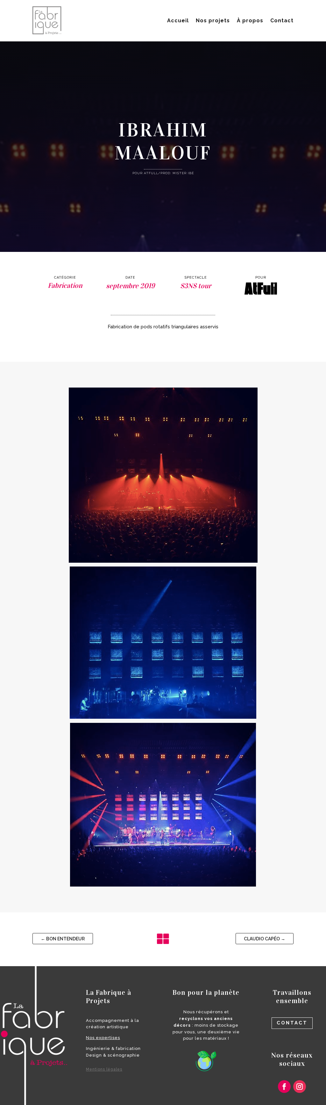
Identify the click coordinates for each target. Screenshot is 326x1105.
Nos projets (213, 21)
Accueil (178, 21)
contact (292, 1023)
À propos (250, 21)
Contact (282, 21)
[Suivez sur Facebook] (284, 1086)
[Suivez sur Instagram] (299, 1086)
